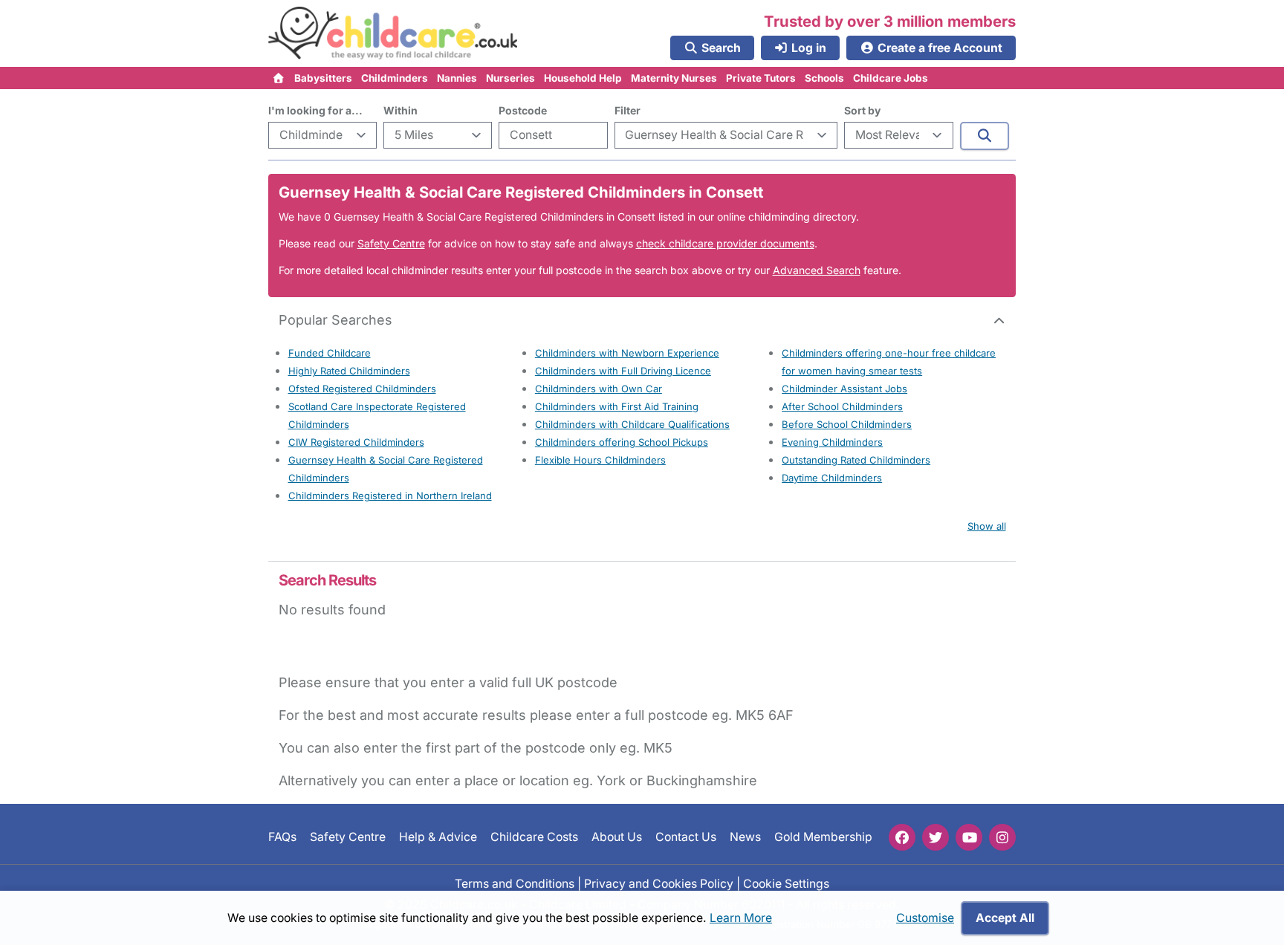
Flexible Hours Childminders (600, 460)
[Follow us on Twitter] (935, 837)
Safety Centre (391, 243)
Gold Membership (823, 837)
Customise (925, 918)
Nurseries (510, 78)
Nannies (457, 78)
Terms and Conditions (514, 883)
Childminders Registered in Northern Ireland (390, 495)
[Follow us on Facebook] (902, 837)
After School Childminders (842, 406)
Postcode (523, 110)
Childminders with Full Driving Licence (623, 371)
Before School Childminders (847, 424)
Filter (628, 110)
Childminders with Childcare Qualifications (632, 424)
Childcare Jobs (890, 78)
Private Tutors (761, 78)
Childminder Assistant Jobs (844, 388)
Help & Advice (438, 837)
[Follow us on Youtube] (969, 837)
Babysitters (323, 78)
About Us (616, 837)
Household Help (583, 78)
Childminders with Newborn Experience (627, 353)
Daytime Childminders (832, 478)
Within (400, 110)
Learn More (741, 918)
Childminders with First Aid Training (616, 406)
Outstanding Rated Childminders (856, 460)
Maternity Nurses (674, 78)
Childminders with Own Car (598, 388)
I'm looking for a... (315, 110)
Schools (824, 78)
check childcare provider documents (725, 243)
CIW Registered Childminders (356, 442)
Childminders (394, 78)
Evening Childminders (832, 442)
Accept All (1005, 918)
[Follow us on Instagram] (1002, 837)
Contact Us (685, 837)
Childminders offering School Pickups (621, 442)
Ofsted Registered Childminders (362, 388)
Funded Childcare (329, 353)
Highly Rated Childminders (349, 371)
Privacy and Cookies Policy (658, 883)
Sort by (862, 110)
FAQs (282, 837)
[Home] (279, 78)
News (745, 837)
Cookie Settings (786, 883)
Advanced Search (816, 270)
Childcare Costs (534, 837)
